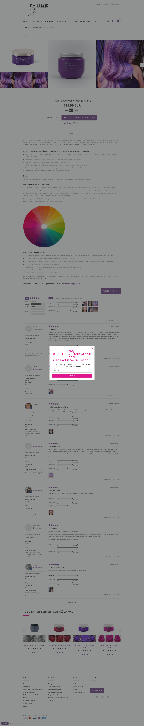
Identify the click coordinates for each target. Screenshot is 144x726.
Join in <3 (72, 376)
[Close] (92, 348)
